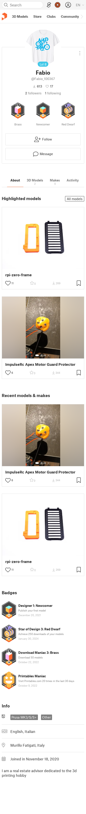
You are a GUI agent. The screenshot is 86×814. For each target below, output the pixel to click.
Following (53, 93)
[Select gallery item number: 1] (37, 355)
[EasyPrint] (49, 5)
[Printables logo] (4, 16)
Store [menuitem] (37, 16)
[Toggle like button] (8, 283)
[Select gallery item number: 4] (48, 355)
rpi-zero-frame (18, 275)
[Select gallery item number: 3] (45, 355)
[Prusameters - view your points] (57, 5)
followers (33, 93)
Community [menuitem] (70, 16)
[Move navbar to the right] (81, 16)
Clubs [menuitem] (51, 16)
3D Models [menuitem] (20, 16)
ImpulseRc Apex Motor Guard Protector (40, 364)
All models (74, 199)
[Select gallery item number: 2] (41, 355)
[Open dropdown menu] (79, 51)
